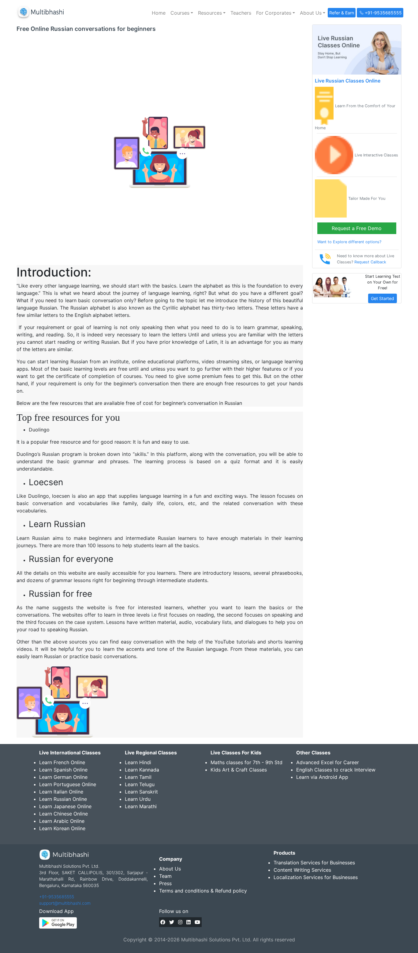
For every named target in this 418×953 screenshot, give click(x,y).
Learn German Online (63, 777)
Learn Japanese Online (65, 806)
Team (165, 876)
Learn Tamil (138, 777)
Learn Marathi (141, 806)
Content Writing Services (302, 870)
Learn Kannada (142, 770)
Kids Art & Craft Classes (239, 770)
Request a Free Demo (357, 228)
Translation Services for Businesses (314, 863)
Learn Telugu (140, 784)
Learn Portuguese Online (67, 784)
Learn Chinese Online (63, 814)
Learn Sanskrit (141, 792)
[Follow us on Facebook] (162, 922)
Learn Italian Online (61, 792)
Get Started (382, 298)
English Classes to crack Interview (335, 770)
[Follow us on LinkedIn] (188, 922)
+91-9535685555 (56, 896)
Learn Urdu (138, 799)
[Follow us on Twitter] (171, 922)
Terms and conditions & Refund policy (203, 891)
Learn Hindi (138, 762)
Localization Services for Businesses (316, 877)
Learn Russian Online (63, 799)
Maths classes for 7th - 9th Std (246, 762)
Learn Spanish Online (63, 770)
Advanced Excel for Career (327, 762)
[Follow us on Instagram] (180, 922)
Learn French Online (62, 762)
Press (165, 883)
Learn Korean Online (62, 828)
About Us (170, 869)
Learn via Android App (322, 777)
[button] (182, 13)
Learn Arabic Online (61, 821)
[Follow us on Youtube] (197, 922)
